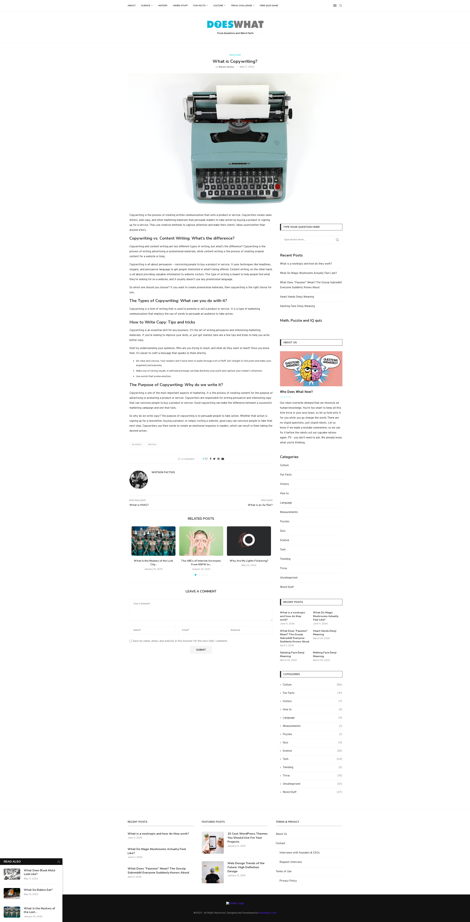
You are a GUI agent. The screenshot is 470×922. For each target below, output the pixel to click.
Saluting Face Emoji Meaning (297, 306)
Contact (280, 843)
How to (284, 493)
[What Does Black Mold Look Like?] (12, 874)
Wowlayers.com (268, 912)
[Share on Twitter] (214, 459)
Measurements (289, 512)
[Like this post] (206, 459)
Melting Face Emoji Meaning (325, 654)
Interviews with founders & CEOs (299, 853)
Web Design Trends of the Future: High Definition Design (246, 867)
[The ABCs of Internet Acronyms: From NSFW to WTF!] (201, 541)
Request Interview (290, 862)
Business (137, 444)
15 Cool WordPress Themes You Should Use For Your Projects (247, 838)
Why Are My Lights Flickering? (249, 561)
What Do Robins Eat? (38, 890)
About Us (281, 834)
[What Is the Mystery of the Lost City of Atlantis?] (153, 541)
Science (145, 5)
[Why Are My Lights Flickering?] (249, 541)
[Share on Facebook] (210, 459)
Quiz (282, 531)
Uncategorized (288, 578)
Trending (285, 559)
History (162, 5)
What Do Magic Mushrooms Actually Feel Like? (308, 273)
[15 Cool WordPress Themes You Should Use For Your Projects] (213, 843)
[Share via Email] (222, 459)
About (131, 5)
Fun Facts (199, 5)
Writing (152, 444)
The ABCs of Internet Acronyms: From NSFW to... (201, 562)
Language (286, 503)
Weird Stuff (180, 5)
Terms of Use (284, 871)
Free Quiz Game (269, 5)
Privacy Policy (288, 881)
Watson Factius (226, 67)
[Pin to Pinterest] (218, 459)
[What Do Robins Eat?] (12, 893)
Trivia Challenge (241, 5)
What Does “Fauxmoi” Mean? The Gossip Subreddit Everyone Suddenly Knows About (294, 636)
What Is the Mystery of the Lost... (39, 910)
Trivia (283, 568)
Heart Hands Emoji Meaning (297, 297)
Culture (218, 5)
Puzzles (284, 521)
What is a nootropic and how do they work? (306, 264)
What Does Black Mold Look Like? (39, 872)
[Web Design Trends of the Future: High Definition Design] (213, 872)
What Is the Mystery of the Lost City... (153, 562)
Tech (283, 550)
